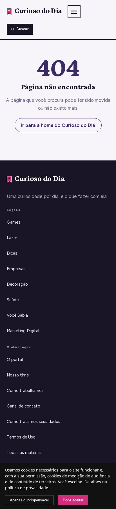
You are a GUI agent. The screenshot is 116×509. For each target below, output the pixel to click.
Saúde (13, 299)
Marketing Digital (23, 330)
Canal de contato (23, 406)
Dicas (12, 253)
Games (13, 222)
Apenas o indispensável (29, 500)
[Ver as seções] (74, 11)
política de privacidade (26, 487)
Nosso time (18, 375)
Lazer (12, 237)
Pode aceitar (73, 500)
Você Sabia (17, 315)
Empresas (16, 268)
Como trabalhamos (25, 390)
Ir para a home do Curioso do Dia (58, 125)
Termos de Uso (21, 437)
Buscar (22, 29)
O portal (15, 359)
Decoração (17, 284)
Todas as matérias (24, 452)
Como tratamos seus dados (33, 421)
